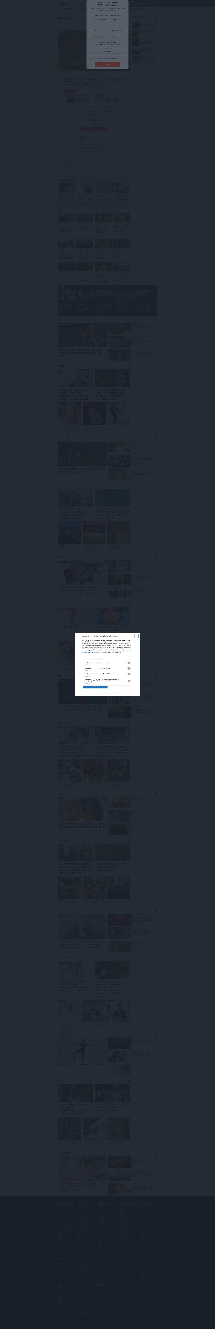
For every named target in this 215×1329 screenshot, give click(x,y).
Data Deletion (98, 693)
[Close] (136, 636)
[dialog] (107, 664)
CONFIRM (95, 687)
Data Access (107, 693)
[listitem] (107, 659)
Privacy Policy (117, 693)
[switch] (128, 663)
